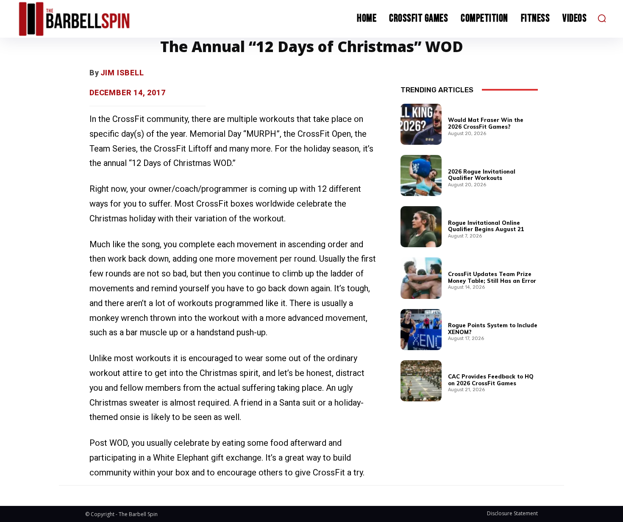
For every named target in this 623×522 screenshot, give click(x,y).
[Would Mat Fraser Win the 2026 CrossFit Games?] (421, 124)
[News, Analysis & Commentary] (90, 19)
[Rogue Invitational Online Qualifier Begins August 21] (421, 226)
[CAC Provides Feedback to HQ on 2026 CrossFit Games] (421, 380)
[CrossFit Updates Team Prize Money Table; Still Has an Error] (421, 277)
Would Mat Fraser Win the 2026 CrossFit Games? (485, 123)
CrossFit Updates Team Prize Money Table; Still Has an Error (492, 277)
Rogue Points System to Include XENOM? (492, 328)
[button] (601, 18)
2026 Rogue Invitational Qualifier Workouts (481, 175)
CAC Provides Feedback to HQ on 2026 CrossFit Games (491, 380)
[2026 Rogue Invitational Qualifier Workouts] (421, 175)
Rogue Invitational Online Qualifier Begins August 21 (486, 226)
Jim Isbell (122, 72)
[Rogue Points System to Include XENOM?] (421, 329)
